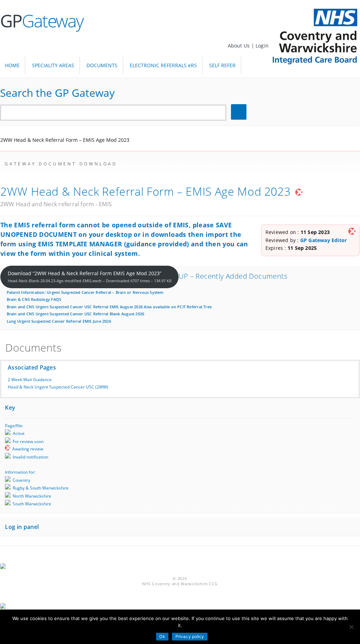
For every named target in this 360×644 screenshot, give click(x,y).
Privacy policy (189, 636)
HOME (12, 65)
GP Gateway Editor (323, 240)
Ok (162, 636)
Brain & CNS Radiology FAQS (34, 299)
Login (262, 45)
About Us (239, 45)
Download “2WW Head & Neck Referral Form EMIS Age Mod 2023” (90, 276)
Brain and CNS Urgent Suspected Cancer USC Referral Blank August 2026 (75, 313)
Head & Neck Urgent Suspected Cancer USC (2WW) (58, 387)
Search (239, 112)
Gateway (41, 21)
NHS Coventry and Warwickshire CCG (179, 583)
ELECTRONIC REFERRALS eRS (163, 65)
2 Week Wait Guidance (30, 380)
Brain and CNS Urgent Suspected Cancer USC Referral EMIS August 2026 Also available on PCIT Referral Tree (109, 306)
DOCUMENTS (101, 65)
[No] (351, 626)
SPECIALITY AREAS (53, 65)
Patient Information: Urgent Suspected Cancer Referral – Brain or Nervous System (85, 292)
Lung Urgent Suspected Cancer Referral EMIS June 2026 (59, 321)
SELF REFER (222, 65)
